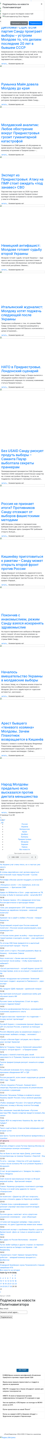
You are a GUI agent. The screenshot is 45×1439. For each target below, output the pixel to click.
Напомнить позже (19, 23)
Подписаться (35, 23)
